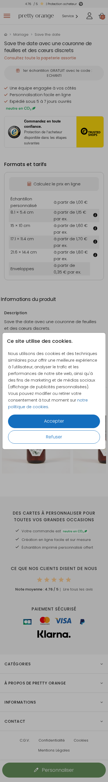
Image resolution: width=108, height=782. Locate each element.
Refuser (54, 437)
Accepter (54, 421)
